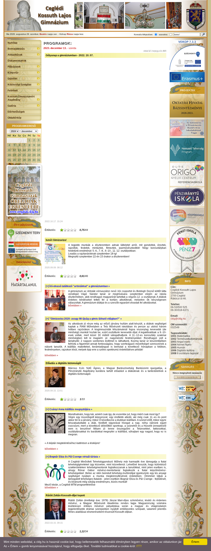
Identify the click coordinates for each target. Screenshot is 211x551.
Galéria (12, 105)
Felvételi (13, 90)
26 (14, 160)
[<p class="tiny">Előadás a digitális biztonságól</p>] (55, 386)
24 (38, 155)
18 (9, 155)
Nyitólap (12, 42)
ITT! (139, 546)
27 (19, 160)
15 (29, 150)
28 (24, 160)
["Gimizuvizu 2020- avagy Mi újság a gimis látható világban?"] (55, 342)
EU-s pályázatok (23, 224)
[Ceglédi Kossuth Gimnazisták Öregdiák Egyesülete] (23, 190)
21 (24, 155)
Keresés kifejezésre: (143, 34)
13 (19, 150)
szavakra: (163, 34)
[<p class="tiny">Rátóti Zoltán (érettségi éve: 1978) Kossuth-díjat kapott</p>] (55, 518)
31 (38, 160)
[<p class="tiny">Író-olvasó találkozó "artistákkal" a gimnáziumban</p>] (55, 309)
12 (14, 150)
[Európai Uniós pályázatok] (24, 252)
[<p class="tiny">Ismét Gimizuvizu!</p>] (55, 263)
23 (34, 155)
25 (9, 160)
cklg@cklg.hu (178, 318)
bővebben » (75, 305)
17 (38, 150)
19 (14, 155)
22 (29, 155)
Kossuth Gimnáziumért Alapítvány (21, 98)
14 (24, 150)
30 (34, 160)
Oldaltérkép (14, 117)
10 (38, 145)
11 (9, 150)
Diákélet (12, 78)
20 (19, 155)
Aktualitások (15, 54)
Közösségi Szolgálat (19, 84)
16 (34, 150)
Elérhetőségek (16, 111)
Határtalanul (23, 262)
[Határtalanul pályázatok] (24, 290)
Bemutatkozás (16, 48)
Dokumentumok (17, 60)
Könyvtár (13, 72)
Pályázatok (14, 66)
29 (29, 160)
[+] (78, 286)
